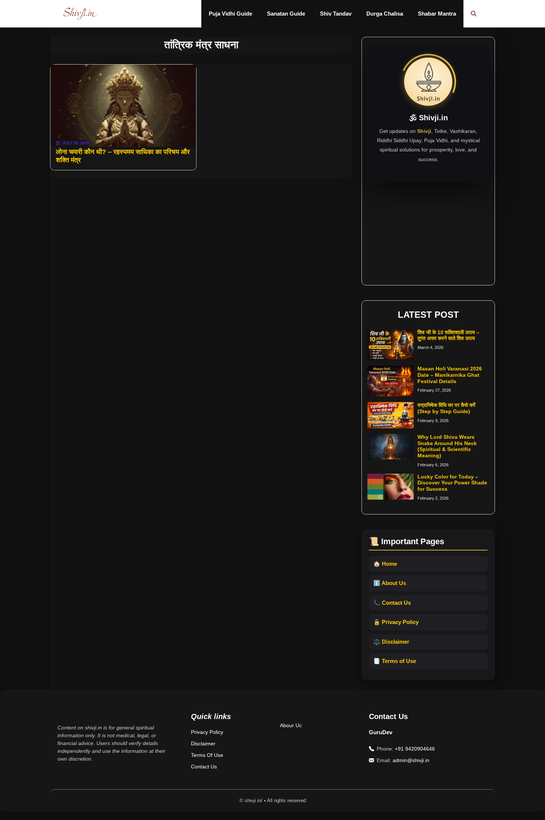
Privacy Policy (207, 732)
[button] (473, 14)
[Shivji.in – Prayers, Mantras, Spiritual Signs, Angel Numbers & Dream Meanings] (80, 14)
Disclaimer (203, 744)
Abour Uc (291, 725)
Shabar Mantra (437, 13)
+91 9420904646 (415, 749)
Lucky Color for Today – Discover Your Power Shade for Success (452, 483)
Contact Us (204, 767)
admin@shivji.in (411, 760)
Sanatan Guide (286, 13)
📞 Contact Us (392, 603)
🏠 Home (385, 564)
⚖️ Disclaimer (391, 641)
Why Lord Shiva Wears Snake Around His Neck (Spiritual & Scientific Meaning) (447, 446)
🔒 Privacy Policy (396, 622)
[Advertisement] (428, 229)
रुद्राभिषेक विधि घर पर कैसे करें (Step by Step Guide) (446, 408)
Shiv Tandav (335, 13)
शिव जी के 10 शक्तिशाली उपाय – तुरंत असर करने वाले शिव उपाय (448, 335)
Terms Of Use (207, 755)
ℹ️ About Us (389, 583)
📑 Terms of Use (394, 661)
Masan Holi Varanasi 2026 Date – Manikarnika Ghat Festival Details (449, 375)
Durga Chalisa (384, 13)
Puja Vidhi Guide (230, 13)
